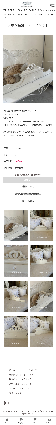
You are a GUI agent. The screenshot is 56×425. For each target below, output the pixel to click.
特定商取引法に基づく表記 (21, 374)
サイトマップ (15, 393)
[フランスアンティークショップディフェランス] (27, 4)
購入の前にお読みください (21, 379)
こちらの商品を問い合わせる (28, 194)
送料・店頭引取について (20, 384)
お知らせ (33, 370)
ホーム (12, 370)
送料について (28, 186)
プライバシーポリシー (19, 388)
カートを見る (28, 200)
